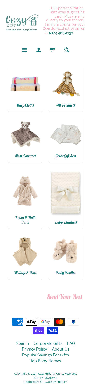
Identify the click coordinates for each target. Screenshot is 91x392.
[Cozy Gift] (22, 22)
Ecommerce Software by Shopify (46, 382)
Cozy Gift (44, 374)
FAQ (71, 343)
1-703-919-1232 (61, 33)
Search (22, 343)
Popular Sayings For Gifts (45, 355)
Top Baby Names (45, 361)
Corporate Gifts (48, 343)
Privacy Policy (34, 349)
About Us (60, 349)
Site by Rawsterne (45, 378)
